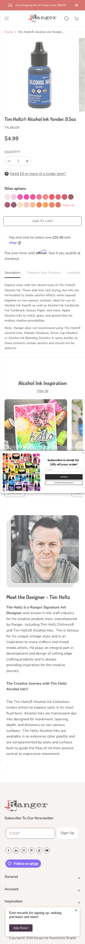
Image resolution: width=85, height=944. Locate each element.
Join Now (63, 477)
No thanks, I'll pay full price (64, 483)
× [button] (76, 910)
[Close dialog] (83, 453)
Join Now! (20, 928)
